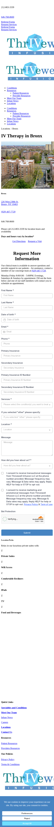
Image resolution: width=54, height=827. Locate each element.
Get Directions (19, 241)
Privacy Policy (7, 759)
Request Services (9, 24)
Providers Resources (10, 748)
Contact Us (6, 732)
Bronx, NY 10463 (9, 204)
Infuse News (12, 101)
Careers (4, 722)
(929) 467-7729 (8, 212)
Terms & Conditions (10, 764)
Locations (11, 103)
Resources (11, 90)
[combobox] (27, 203)
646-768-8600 (7, 17)
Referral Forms (8, 22)
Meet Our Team (14, 98)
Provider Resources (21, 95)
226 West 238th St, (9, 201)
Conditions (12, 88)
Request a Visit (35, 241)
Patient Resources (21, 93)
